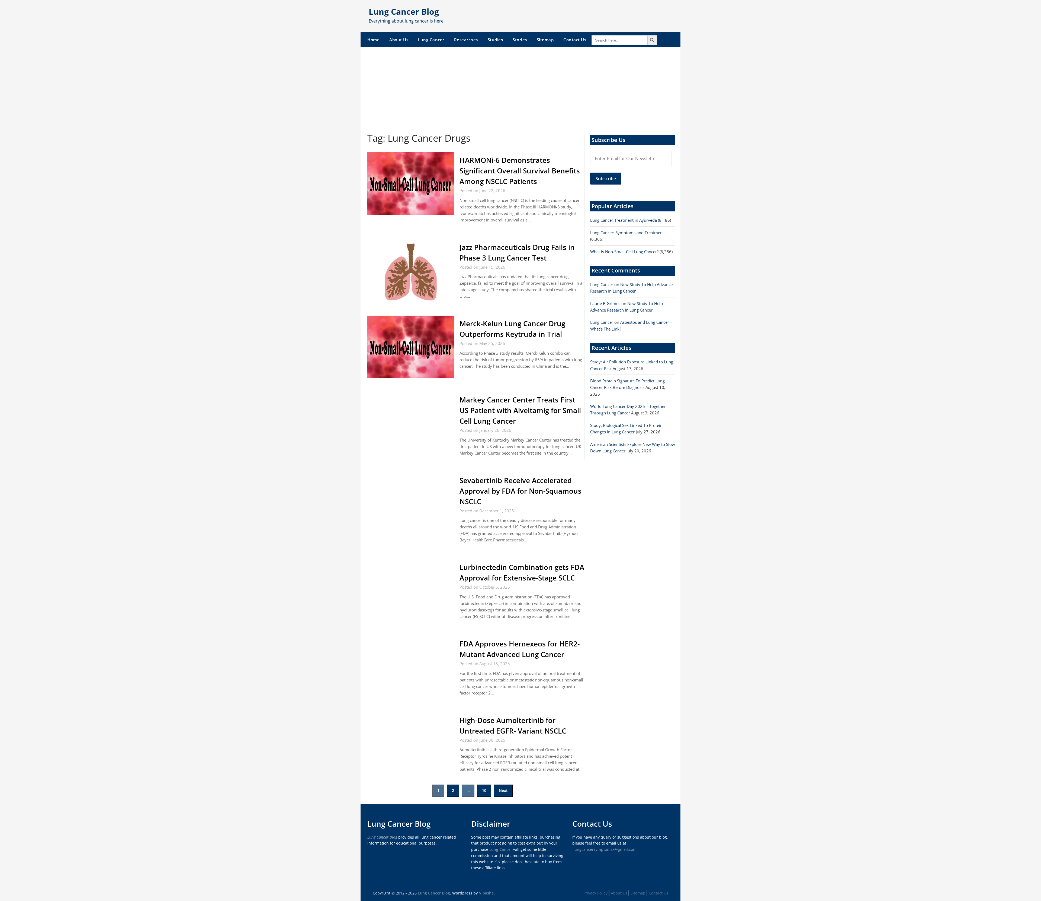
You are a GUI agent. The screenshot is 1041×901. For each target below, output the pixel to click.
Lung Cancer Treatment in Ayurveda (623, 220)
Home (373, 39)
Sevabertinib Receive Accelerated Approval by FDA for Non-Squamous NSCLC (520, 490)
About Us (398, 39)
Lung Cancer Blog (404, 11)
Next (503, 790)
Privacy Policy (595, 893)
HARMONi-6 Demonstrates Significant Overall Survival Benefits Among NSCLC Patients (520, 170)
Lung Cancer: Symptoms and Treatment (627, 232)
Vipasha (486, 893)
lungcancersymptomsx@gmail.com (605, 849)
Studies (495, 39)
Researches (466, 39)
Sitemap (545, 39)
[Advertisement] (520, 88)
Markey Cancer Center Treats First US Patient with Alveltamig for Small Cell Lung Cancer (520, 410)
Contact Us (574, 39)
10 (484, 790)
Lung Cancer (431, 39)
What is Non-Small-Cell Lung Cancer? (624, 251)
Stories (520, 39)
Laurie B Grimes (605, 303)
